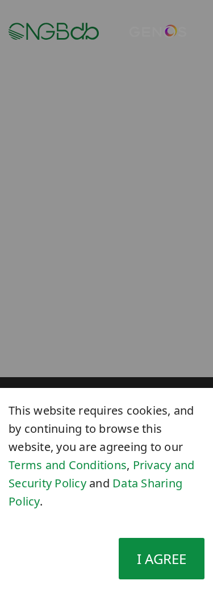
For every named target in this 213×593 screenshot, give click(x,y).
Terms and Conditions (68, 465)
